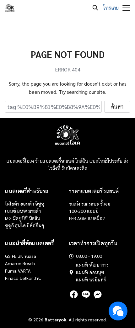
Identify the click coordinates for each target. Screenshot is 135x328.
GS (8, 256)
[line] (85, 294)
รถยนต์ (94, 190)
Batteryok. (56, 319)
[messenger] (97, 294)
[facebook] (73, 294)
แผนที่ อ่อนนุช (90, 272)
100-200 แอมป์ (84, 211)
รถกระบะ (90, 203)
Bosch (29, 263)
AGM (82, 218)
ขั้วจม (105, 203)
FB (14, 256)
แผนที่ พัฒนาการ (92, 265)
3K (20, 256)
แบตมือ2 (96, 218)
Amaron (13, 263)
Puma (11, 271)
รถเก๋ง (74, 203)
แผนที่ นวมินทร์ (91, 279)
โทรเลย (111, 7)
